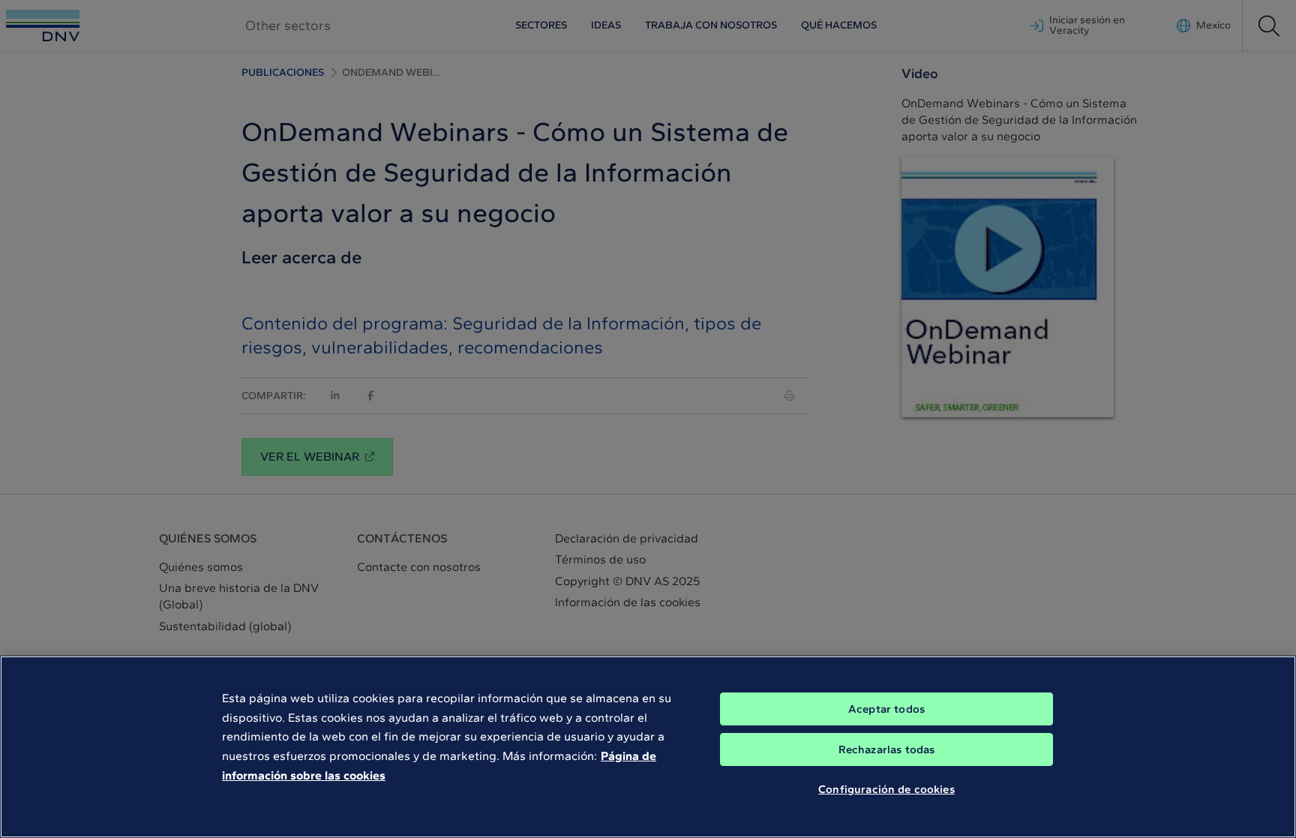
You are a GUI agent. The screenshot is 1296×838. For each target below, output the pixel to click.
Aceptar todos (886, 709)
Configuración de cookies (886, 789)
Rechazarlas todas (886, 749)
